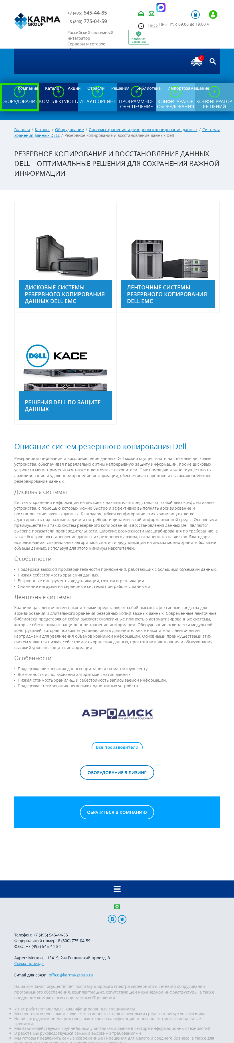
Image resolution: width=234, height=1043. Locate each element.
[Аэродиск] (117, 714)
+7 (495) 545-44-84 (43, 946)
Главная (22, 129)
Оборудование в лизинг (117, 773)
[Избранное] (122, 919)
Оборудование (69, 129)
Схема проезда (29, 963)
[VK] (112, 919)
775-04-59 (88, 21)
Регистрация (213, 14)
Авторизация (195, 14)
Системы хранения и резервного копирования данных (143, 129)
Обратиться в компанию (117, 812)
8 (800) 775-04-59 (74, 940)
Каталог (42, 129)
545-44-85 (87, 12)
